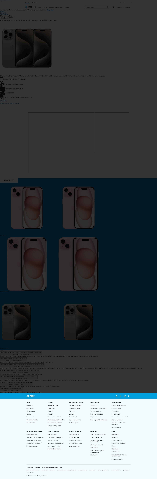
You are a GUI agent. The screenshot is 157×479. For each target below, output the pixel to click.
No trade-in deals (116, 427)
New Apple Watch (53, 440)
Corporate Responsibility (119, 443)
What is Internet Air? (96, 437)
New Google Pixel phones (34, 440)
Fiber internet (30, 408)
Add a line (72, 411)
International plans (74, 408)
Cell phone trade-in (95, 417)
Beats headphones (74, 446)
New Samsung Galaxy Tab (55, 437)
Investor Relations (117, 440)
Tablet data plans (74, 417)
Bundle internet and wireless (98, 434)
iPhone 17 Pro (51, 408)
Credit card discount (117, 420)
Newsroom (115, 437)
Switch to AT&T (94, 405)
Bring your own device (96, 414)
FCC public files (30, 472)
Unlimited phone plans (75, 405)
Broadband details (61, 470)
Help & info (115, 449)
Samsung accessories (75, 440)
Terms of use (45, 470)
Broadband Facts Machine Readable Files (119, 455)
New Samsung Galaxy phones (35, 437)
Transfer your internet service (98, 420)
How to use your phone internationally (97, 441)
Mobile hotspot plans (75, 420)
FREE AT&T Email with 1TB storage (50, 467)
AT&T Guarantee (116, 452)
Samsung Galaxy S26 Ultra (55, 417)
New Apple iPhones (32, 434)
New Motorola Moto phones (34, 443)
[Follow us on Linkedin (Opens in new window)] (129, 396)
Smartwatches (31, 417)
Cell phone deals (116, 408)
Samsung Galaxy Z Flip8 (54, 425)
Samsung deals (116, 414)
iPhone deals (115, 411)
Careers (114, 446)
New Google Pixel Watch (54, 446)
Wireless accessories (32, 420)
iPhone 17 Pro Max (53, 405)
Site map (29, 470)
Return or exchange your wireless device (97, 451)
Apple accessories (74, 434)
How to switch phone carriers (98, 408)
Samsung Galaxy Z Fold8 (55, 423)
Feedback (37, 467)
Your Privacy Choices (102, 470)
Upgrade (71, 414)
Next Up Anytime (74, 423)
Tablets (29, 414)
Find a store (115, 434)
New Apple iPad (52, 434)
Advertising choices (82, 470)
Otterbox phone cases (75, 443)
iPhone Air (51, 411)
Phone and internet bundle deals (121, 417)
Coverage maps (36, 470)
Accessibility (52, 470)
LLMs (61, 467)
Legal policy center (71, 470)
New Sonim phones (32, 446)
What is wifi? (93, 455)
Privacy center (92, 470)
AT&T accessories (74, 437)
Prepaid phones (31, 423)
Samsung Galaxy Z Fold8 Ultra (56, 420)
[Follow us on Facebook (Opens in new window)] (120, 396)
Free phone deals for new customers (119, 423)
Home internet (31, 411)
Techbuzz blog (30, 467)
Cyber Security (126, 470)
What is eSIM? (94, 447)
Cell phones (30, 405)
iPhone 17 (50, 414)
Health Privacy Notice (116, 470)
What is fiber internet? (96, 445)
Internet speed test (95, 411)
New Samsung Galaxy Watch (56, 443)
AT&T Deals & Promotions (119, 405)
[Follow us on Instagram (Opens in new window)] (125, 396)
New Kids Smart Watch (54, 449)
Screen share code (117, 459)
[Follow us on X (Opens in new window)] (116, 396)
